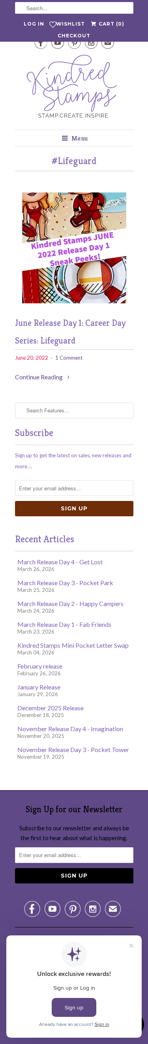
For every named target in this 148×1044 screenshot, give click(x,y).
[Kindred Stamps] (74, 88)
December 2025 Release (50, 707)
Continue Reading (39, 377)
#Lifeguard (74, 161)
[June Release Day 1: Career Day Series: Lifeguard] (74, 308)
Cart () (110, 24)
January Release (38, 687)
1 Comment (68, 358)
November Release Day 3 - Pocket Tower (73, 749)
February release (39, 666)
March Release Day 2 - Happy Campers (70, 603)
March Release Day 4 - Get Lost (60, 561)
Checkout (74, 36)
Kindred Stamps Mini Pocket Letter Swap (73, 645)
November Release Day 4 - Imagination (70, 728)
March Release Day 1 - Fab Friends (64, 624)
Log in (34, 24)
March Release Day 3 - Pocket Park (65, 582)
